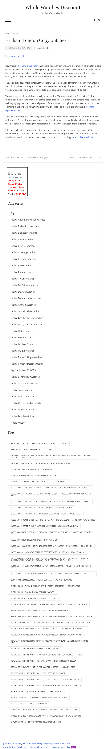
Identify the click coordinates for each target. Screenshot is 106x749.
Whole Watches (18, 422)
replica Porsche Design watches (26, 363)
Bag (12, 213)
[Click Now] (17, 175)
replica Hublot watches (22, 331)
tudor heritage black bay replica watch (21, 747)
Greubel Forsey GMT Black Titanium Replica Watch (33, 475)
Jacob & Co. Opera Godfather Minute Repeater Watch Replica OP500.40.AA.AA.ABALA (47, 552)
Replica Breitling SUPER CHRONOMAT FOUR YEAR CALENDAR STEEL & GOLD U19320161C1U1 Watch (51, 616)
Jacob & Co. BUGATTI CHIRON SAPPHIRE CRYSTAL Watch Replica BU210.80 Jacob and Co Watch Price (53, 520)
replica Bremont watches (23, 258)
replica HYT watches (20, 337)
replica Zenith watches (22, 416)
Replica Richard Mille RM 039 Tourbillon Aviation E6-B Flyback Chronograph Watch (48, 629)
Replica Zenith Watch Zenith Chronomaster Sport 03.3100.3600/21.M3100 (43, 667)
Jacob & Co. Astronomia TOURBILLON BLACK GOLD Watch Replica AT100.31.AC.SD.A (46, 514)
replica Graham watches (18, 48)
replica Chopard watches (23, 272)
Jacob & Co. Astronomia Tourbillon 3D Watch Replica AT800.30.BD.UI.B (41, 508)
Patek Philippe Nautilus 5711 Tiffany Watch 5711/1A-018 (35, 598)
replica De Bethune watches (24, 285)
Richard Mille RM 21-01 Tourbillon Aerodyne (26, 157)
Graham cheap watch (28, 65)
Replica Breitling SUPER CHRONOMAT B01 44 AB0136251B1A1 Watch (39, 610)
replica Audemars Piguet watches (27, 219)
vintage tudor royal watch (58, 743)
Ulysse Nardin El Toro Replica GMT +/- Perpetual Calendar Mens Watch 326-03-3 (46, 716)
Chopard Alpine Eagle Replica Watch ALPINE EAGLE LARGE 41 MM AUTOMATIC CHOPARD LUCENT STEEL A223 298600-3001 (51, 456)
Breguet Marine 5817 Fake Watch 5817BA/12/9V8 (32, 449)
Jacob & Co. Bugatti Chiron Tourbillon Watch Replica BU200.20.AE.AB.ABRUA (44, 526)
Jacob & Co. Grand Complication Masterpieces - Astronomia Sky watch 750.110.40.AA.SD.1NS (51, 546)
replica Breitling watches (23, 252)
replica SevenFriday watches (25, 376)
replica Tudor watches (22, 390)
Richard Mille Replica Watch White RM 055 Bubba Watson (36, 691)
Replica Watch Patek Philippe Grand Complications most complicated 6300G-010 (46, 655)
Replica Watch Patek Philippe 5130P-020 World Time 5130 (35, 649)
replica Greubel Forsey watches (26, 317)
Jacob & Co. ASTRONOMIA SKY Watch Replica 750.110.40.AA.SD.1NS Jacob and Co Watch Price (50, 501)
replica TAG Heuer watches (24, 383)
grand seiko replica (12, 743)
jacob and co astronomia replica (55, 747)
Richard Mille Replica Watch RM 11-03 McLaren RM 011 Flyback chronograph (45, 679)
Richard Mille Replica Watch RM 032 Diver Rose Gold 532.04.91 (38, 673)
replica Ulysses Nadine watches (26, 403)
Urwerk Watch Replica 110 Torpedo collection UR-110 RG (36, 722)
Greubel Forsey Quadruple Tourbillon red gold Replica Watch (39, 481)
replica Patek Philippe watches (26, 357)
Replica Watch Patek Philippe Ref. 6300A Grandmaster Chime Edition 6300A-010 (45, 661)
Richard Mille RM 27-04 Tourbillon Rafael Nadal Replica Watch (39, 697)
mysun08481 (43, 48)
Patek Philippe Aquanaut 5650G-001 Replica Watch (33, 592)
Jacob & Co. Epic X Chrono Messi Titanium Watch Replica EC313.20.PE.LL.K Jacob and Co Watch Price (51, 533)
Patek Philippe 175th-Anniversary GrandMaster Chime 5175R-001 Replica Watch (45, 586)
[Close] (26, 169)
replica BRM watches (21, 265)
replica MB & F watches (22, 350)
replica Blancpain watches (23, 232)
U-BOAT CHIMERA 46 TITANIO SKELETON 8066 (29, 704)
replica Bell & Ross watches (24, 226)
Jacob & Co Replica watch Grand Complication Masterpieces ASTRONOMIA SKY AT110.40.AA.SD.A (52, 574)
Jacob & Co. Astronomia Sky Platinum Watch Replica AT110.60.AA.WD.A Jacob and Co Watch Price (51, 495)
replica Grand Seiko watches (25, 311)
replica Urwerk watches (22, 409)
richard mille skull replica (34, 743)
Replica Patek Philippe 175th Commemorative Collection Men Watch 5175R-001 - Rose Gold (51, 622)
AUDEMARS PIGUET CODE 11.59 (85, 157)
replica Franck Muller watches (25, 298)
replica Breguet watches (22, 245)
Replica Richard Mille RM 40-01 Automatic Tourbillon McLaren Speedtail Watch (46, 635)
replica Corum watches (22, 278)
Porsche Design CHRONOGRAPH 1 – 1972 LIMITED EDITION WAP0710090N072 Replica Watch (49, 604)
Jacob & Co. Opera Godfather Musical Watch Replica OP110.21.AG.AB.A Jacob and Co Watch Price (51, 567)
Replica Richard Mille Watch (24, 370)
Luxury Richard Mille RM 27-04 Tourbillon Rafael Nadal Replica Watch (42, 580)
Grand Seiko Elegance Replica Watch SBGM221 (31, 469)
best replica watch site (82, 137)
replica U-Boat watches (22, 396)
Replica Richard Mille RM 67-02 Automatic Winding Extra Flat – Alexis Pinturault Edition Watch (50, 642)
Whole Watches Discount (53, 7)
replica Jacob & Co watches (24, 344)
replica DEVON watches (22, 291)
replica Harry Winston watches (26, 324)
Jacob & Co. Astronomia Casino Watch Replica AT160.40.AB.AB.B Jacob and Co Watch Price (50, 488)
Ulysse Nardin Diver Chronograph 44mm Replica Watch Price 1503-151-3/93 (44, 710)
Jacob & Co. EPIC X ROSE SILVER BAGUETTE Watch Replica (34, 540)
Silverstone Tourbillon (15, 56)
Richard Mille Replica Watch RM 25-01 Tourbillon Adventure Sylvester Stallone (46, 685)
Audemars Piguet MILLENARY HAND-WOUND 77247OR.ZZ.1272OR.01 (39, 443)
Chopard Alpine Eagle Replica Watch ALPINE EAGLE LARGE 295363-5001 (41, 463)
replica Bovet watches (21, 239)
